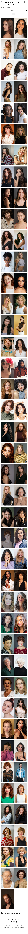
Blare (14, 925)
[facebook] (11, 922)
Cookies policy (21, 927)
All (13, 14)
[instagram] (14, 922)
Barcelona (18, 14)
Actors (17, 925)
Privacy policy (14, 927)
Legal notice (6, 927)
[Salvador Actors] (11, 3)
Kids (21, 925)
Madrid (24, 14)
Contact (8, 919)
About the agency (17, 919)
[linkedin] (16, 922)
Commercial (8, 925)
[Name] (26, 10)
